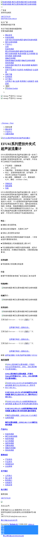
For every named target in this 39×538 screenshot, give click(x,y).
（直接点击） (25, 327)
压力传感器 (9, 441)
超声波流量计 (10, 355)
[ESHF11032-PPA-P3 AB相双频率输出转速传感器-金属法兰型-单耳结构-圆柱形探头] (21, 404)
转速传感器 (9, 434)
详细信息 (8, 183)
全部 (7, 40)
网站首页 (8, 35)
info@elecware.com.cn (9, 18)
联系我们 (8, 480)
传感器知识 (9, 464)
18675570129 (5, 16)
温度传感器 (9, 443)
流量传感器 (9, 134)
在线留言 (8, 482)
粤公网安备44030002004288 (13, 536)
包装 (7, 188)
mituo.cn (31, 524)
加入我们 (4, 489)
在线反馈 (8, 485)
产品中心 (8, 132)
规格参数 (8, 186)
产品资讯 (8, 459)
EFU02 (34, 355)
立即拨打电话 (14, 327)
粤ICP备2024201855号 (9, 520)
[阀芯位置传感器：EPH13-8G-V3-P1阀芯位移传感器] (21, 418)
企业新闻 (8, 466)
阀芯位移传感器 (11, 436)
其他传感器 (9, 450)
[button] (5, 123)
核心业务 (8, 478)
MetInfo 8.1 (14, 524)
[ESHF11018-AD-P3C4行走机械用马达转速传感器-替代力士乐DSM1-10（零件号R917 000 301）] (21, 388)
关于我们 (4, 471)
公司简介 (8, 476)
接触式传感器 (10, 448)
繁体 (7, 86)
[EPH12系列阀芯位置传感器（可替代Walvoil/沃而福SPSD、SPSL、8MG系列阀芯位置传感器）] (21, 369)
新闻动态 (4, 455)
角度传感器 (9, 439)
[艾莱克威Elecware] (19, 3)
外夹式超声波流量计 (24, 355)
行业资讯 (8, 462)
